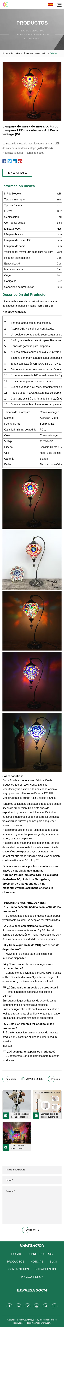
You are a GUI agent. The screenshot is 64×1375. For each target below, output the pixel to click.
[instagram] (45, 1306)
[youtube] (36, 1306)
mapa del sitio (45, 1269)
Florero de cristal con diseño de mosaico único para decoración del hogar (20, 1116)
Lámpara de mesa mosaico (35, 53)
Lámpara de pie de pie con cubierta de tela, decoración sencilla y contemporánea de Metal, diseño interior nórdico (50, 1116)
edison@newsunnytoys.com (38, 1323)
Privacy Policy (32, 1277)
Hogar (5, 53)
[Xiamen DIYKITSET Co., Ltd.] (5, 4)
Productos (15, 53)
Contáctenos (18, 1269)
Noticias (37, 1261)
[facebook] (9, 1306)
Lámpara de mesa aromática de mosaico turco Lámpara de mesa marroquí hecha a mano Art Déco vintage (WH (19, 1147)
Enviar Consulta (17, 172)
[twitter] (27, 1306)
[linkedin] (18, 1306)
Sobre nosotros (40, 1254)
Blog (53, 1261)
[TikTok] (54, 1306)
